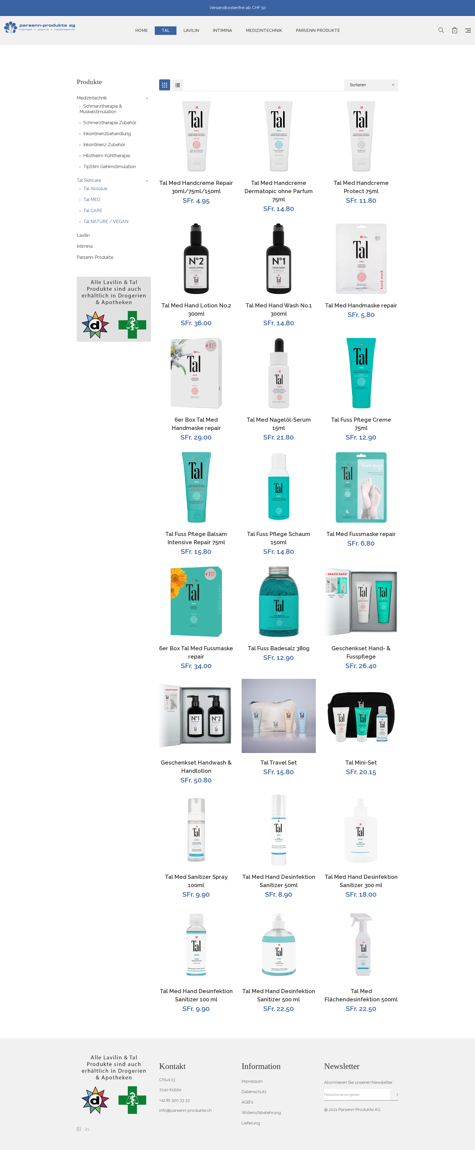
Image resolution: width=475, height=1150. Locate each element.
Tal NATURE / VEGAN (105, 221)
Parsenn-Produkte (95, 257)
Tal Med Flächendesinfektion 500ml (361, 995)
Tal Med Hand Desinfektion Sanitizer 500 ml (278, 995)
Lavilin (83, 235)
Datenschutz (254, 1091)
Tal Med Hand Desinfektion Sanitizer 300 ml (361, 881)
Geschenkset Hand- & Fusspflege (361, 652)
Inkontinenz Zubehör (104, 144)
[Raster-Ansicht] (164, 84)
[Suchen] (441, 30)
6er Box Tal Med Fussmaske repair (196, 652)
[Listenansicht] (177, 84)
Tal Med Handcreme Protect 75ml (361, 187)
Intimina (85, 246)
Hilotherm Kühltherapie (106, 155)
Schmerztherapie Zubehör (109, 122)
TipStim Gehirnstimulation (109, 166)
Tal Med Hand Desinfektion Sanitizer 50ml (278, 881)
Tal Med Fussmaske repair (361, 534)
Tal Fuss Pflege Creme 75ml (361, 423)
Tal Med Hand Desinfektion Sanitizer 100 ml (196, 995)
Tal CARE (92, 210)
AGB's (247, 1102)
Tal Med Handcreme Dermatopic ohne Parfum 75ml (278, 191)
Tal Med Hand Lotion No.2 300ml (196, 309)
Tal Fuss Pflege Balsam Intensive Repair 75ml (196, 538)
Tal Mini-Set (361, 762)
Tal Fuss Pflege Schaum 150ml (278, 538)
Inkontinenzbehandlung (107, 133)
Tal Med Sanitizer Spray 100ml (196, 881)
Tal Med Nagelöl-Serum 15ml (279, 423)
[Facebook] (79, 1129)
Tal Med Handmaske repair (361, 305)
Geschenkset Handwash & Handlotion (196, 766)
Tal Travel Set (278, 762)
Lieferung (251, 1123)
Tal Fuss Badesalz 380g (279, 648)
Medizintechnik (92, 98)
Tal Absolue (95, 188)
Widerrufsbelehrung (261, 1112)
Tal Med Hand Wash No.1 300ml (278, 309)
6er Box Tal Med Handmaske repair (196, 423)
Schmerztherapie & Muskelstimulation (100, 109)
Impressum (252, 1081)
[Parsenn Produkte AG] (39, 30)
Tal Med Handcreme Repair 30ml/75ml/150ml (196, 187)
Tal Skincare (89, 180)
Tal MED (91, 199)
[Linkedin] (87, 1129)
